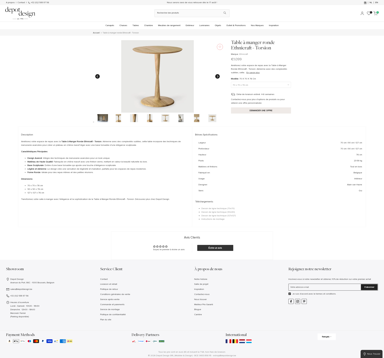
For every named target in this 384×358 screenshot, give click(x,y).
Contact (21, 2)
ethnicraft (243, 54)
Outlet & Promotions (236, 25)
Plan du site (105, 319)
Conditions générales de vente (115, 294)
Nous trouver (200, 299)
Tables (135, 25)
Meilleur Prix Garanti (203, 304)
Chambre (148, 25)
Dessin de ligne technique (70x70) (218, 208)
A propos (10, 2)
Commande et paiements (112, 304)
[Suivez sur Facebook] (291, 301)
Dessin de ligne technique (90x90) (218, 212)
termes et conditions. (326, 294)
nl (371, 2)
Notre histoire (200, 279)
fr (365, 2)
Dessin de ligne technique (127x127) (218, 215)
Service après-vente (110, 299)
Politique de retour (109, 289)
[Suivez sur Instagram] (297, 301)
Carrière (198, 314)
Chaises (123, 25)
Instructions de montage (213, 219)
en (376, 2)
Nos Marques (257, 25)
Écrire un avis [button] (215, 247)
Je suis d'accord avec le (314, 294)
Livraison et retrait (108, 284)
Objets (218, 25)
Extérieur (190, 25)
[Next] (217, 76)
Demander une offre (261, 110)
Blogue (197, 309)
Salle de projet (201, 284)
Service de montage (110, 309)
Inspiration (274, 25)
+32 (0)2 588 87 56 (39, 2)
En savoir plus (253, 72)
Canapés (109, 25)
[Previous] (97, 76)
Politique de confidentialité (113, 314)
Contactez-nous (202, 294)
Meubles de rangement (169, 25)
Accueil (96, 33)
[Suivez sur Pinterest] (304, 301)
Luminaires (204, 25)
